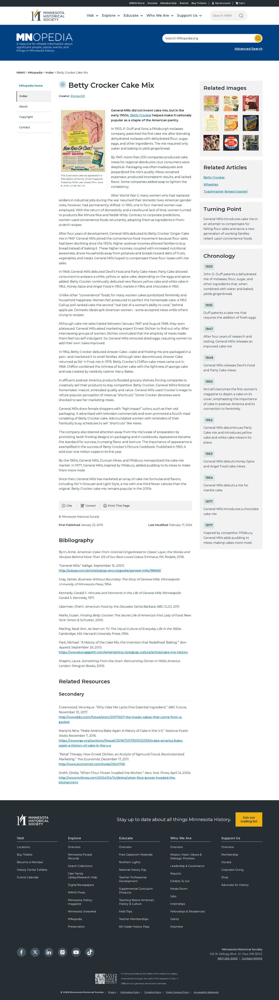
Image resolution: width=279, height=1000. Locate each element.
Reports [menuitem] (175, 873)
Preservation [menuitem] (76, 926)
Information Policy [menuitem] (130, 992)
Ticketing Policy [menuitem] (152, 992)
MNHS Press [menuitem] (76, 892)
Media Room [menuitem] (179, 888)
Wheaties (210, 184)
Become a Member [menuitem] (30, 862)
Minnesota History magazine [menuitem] (80, 902)
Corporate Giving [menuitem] (232, 869)
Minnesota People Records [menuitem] (80, 856)
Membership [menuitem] (229, 854)
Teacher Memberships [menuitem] (133, 919)
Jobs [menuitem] (173, 896)
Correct (90, 505)
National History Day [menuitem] (132, 869)
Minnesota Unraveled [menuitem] (82, 911)
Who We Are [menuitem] (181, 838)
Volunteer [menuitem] (176, 926)
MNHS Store (137, 3)
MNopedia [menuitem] (75, 919)
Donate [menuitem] (226, 862)
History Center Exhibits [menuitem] (32, 869)
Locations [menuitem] (23, 847)
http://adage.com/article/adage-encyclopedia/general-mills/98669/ (110, 570)
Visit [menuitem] (20, 838)
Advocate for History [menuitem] (235, 885)
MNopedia (35, 72)
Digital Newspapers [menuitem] (81, 885)
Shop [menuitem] (224, 877)
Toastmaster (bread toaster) (225, 191)
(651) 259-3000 (228, 958)
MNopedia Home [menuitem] (31, 85)
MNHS (21, 72)
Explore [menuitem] (74, 838)
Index (50, 72)
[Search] (241, 16)
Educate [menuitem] (126, 838)
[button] (92, 16)
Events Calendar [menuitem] (28, 877)
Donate (152, 3)
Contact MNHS (252, 958)
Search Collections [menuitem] (80, 866)
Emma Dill (78, 96)
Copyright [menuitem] (26, 117)
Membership (168, 3)
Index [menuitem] (23, 96)
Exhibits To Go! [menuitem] (179, 881)
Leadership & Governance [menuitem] (187, 866)
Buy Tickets (199, 3)
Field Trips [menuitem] (125, 911)
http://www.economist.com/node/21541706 (92, 764)
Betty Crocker (140, 115)
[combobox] (212, 38)
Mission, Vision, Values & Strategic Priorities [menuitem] (186, 856)
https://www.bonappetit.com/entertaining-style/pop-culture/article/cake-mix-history (123, 652)
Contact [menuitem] (24, 127)
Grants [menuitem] (174, 919)
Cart (242, 3)
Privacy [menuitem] (112, 992)
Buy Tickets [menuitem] (24, 854)
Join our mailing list (249, 819)
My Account (222, 3)
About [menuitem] (23, 106)
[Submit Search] (258, 38)
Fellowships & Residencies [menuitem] (187, 911)
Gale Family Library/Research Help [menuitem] (82, 875)
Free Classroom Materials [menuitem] (135, 854)
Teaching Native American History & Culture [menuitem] (136, 902)
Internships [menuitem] (177, 904)
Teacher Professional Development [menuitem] (132, 879)
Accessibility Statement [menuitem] (206, 992)
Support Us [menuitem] (230, 838)
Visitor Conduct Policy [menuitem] (177, 992)
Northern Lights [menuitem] (129, 862)
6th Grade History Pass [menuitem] (134, 926)
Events (184, 3)
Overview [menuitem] (74, 847)
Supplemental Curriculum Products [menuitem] (136, 890)
